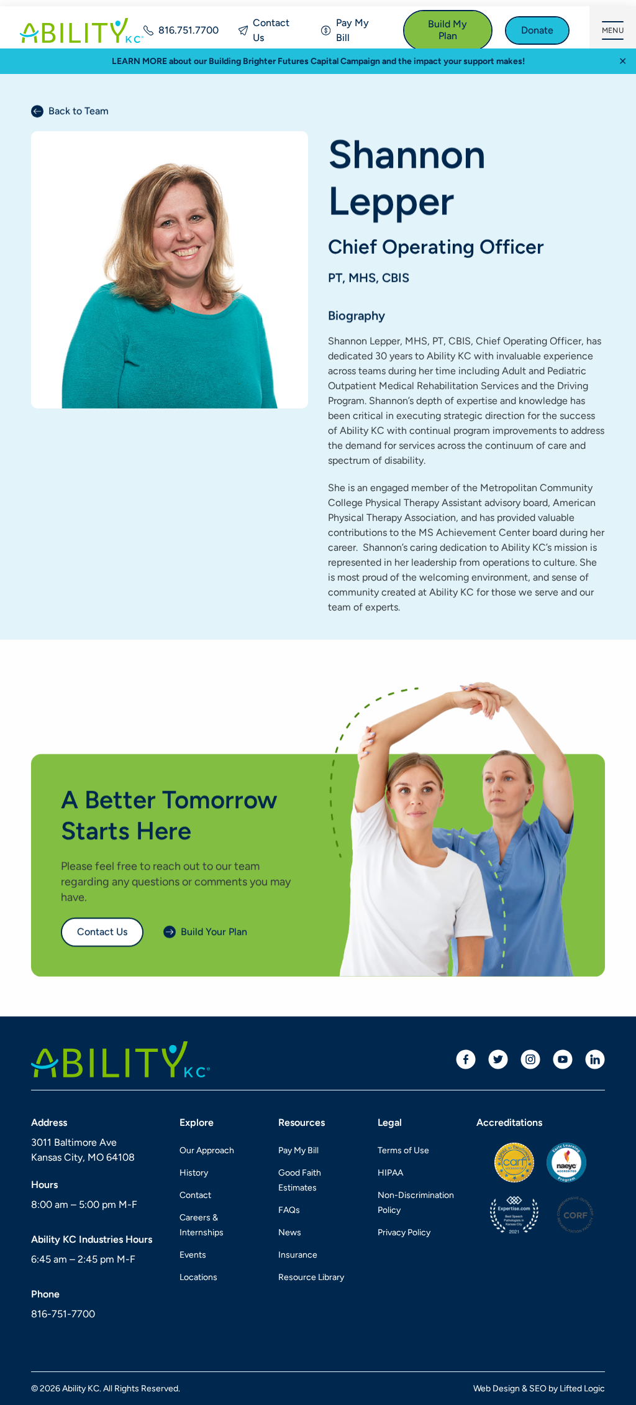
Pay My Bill (352, 30)
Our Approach (206, 1150)
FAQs (289, 1210)
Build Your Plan (214, 931)
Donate (537, 30)
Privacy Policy (404, 1232)
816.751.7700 (188, 30)
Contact (195, 1195)
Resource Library (311, 1277)
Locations (198, 1277)
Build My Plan (447, 30)
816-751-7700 (63, 1314)
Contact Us (271, 30)
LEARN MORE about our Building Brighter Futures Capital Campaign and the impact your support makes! (318, 61)
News (289, 1232)
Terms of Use (403, 1150)
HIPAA (390, 1173)
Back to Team (78, 111)
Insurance (297, 1255)
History (193, 1173)
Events (192, 1255)
